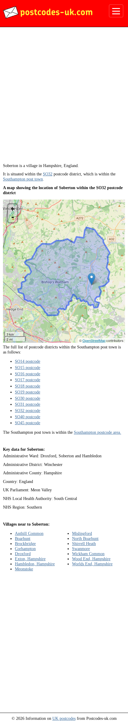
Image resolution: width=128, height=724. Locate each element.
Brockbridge (25, 543)
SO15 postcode (27, 367)
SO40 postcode (27, 416)
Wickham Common (88, 553)
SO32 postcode (27, 410)
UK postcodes (64, 718)
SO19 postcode (27, 392)
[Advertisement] (64, 97)
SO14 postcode (27, 361)
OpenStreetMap (93, 340)
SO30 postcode (27, 398)
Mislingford (82, 533)
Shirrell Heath (84, 543)
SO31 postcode (27, 404)
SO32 (47, 174)
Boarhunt (22, 538)
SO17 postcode (27, 379)
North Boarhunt (85, 538)
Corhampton (25, 548)
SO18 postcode (27, 386)
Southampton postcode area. (97, 432)
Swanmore (81, 548)
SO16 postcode (27, 373)
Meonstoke (24, 568)
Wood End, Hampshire (91, 558)
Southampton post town (23, 179)
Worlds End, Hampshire (92, 563)
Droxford (23, 553)
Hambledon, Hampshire (35, 563)
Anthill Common (29, 533)
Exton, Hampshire (30, 558)
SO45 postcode (27, 422)
